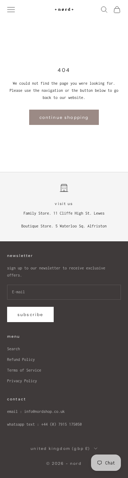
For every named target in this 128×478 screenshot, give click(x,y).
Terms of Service (24, 370)
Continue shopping (64, 117)
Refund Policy (21, 359)
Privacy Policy (22, 381)
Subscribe (30, 314)
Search (13, 349)
